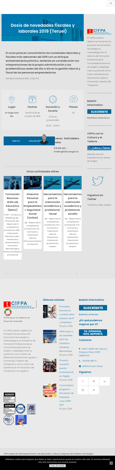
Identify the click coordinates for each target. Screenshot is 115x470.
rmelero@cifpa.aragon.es (66, 151)
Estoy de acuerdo (57, 466)
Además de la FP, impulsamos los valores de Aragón (98, 157)
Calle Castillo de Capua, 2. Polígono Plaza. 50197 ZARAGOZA (93, 352)
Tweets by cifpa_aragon (99, 204)
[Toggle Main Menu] (111, 3)
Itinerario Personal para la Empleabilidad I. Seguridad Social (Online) (33, 205)
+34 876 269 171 (89, 360)
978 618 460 (60, 148)
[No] (111, 463)
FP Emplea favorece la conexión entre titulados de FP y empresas (66, 314)
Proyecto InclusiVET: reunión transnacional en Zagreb (66, 368)
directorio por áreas (92, 366)
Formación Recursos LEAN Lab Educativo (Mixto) (12, 202)
